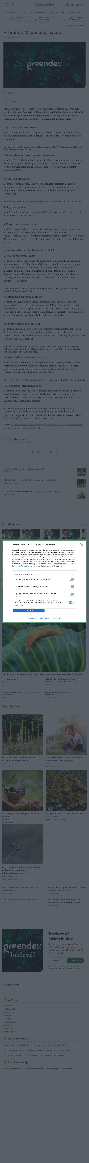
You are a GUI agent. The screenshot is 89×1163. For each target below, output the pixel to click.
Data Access (44, 618)
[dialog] (44, 581)
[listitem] (44, 574)
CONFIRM (29, 610)
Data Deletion (32, 618)
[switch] (71, 579)
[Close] (82, 545)
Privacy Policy (57, 618)
